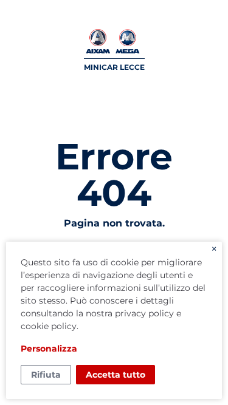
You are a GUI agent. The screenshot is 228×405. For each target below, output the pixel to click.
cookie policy (49, 326)
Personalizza (49, 348)
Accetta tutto (115, 374)
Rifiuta (46, 374)
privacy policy (144, 313)
